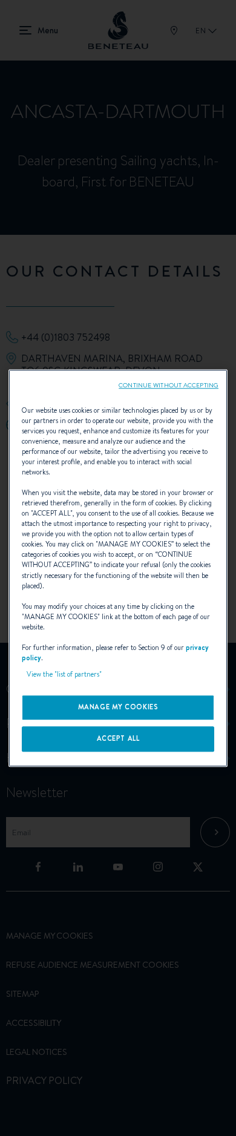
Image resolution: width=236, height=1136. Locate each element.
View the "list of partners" (64, 674)
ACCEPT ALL (118, 738)
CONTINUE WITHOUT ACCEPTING (168, 385)
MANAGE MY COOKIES (118, 707)
